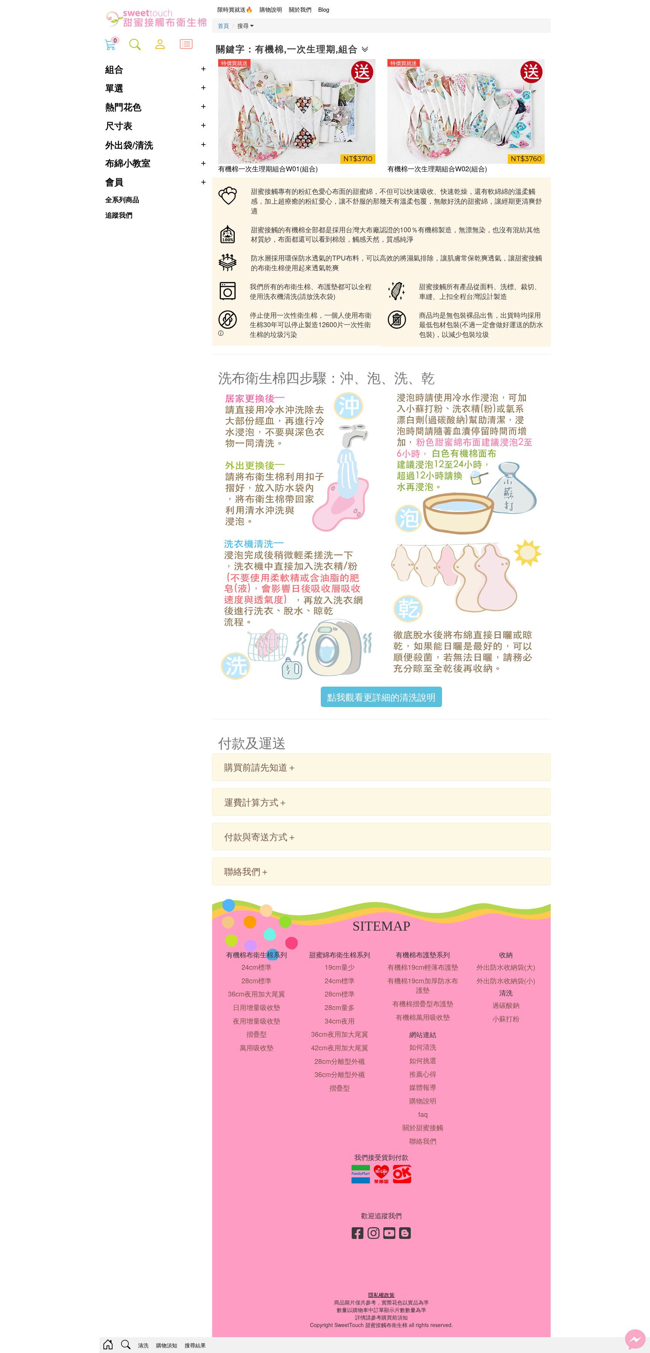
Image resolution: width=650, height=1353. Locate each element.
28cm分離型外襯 (339, 1061)
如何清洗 (422, 1046)
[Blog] (405, 1232)
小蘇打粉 (505, 1018)
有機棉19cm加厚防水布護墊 (422, 985)
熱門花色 (123, 106)
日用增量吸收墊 (256, 1007)
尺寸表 (118, 125)
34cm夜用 (340, 1020)
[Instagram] (374, 1232)
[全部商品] (186, 44)
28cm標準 (256, 980)
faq (423, 1114)
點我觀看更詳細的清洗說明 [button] (381, 696)
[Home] (108, 1345)
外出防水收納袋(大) (506, 967)
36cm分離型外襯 (339, 1074)
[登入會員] (160, 44)
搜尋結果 (195, 1345)
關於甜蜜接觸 (422, 1127)
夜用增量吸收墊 (256, 1020)
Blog (323, 9)
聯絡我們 (422, 1141)
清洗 (143, 1345)
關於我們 (300, 9)
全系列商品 (122, 199)
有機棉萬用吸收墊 (423, 1017)
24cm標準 (256, 967)
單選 (114, 87)
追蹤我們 (118, 215)
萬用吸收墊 (256, 1047)
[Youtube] (389, 1232)
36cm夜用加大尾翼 (256, 993)
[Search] (126, 1345)
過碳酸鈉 (505, 1005)
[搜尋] (135, 44)
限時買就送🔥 (235, 9)
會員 (114, 182)
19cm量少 (340, 967)
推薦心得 (422, 1074)
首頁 (223, 25)
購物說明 (271, 9)
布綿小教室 (127, 163)
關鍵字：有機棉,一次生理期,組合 (288, 49)
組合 (114, 68)
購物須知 (166, 1345)
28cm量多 (340, 1007)
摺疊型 (256, 1034)
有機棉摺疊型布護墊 (422, 1003)
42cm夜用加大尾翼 (339, 1047)
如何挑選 (422, 1060)
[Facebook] (358, 1232)
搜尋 (243, 25)
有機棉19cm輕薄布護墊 (422, 967)
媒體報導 (422, 1087)
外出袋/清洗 (129, 144)
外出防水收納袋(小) (506, 980)
